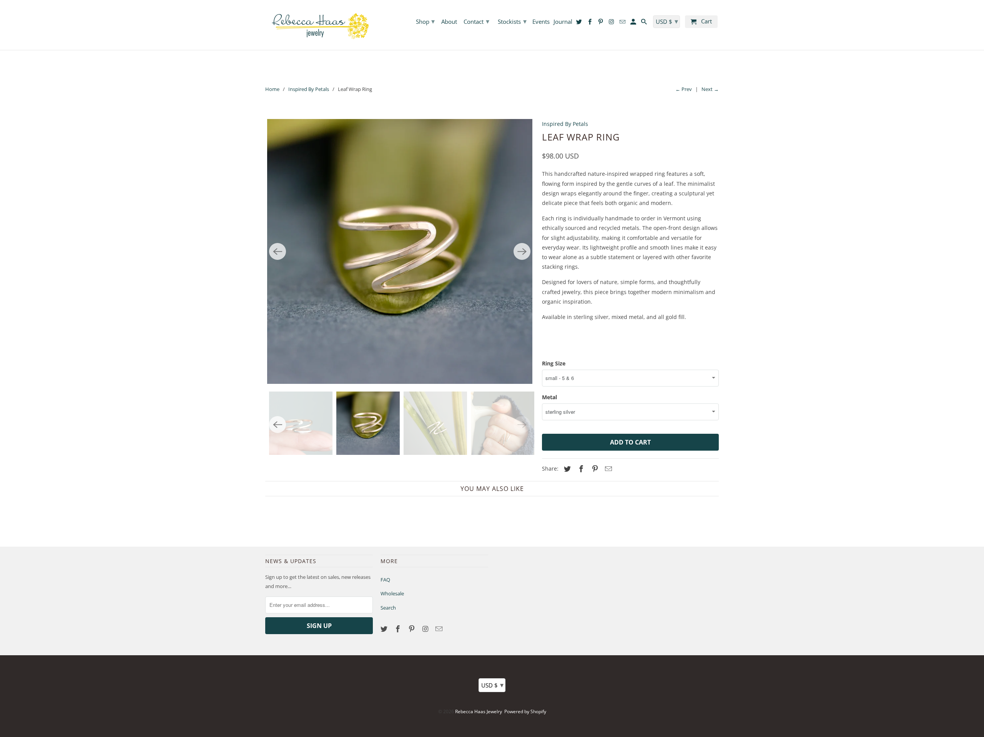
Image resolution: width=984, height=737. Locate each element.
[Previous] (277, 251)
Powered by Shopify (525, 711)
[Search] (644, 23)
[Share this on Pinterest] (594, 468)
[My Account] (633, 23)
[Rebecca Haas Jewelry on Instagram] (426, 628)
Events (541, 21)
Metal (549, 397)
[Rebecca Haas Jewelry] (319, 25)
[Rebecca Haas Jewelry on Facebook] (398, 628)
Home (272, 89)
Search (388, 607)
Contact (476, 21)
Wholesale (392, 593)
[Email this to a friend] (607, 468)
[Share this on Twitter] (566, 468)
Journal (563, 21)
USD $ (492, 684)
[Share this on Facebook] (580, 468)
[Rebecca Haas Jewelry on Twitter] (385, 628)
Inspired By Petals (308, 89)
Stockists (512, 21)
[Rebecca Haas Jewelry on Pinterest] (412, 628)
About (449, 21)
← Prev (683, 89)
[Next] (522, 251)
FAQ (385, 579)
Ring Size (553, 363)
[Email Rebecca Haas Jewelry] (439, 628)
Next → (710, 89)
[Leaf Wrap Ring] (399, 251)
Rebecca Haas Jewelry (478, 711)
